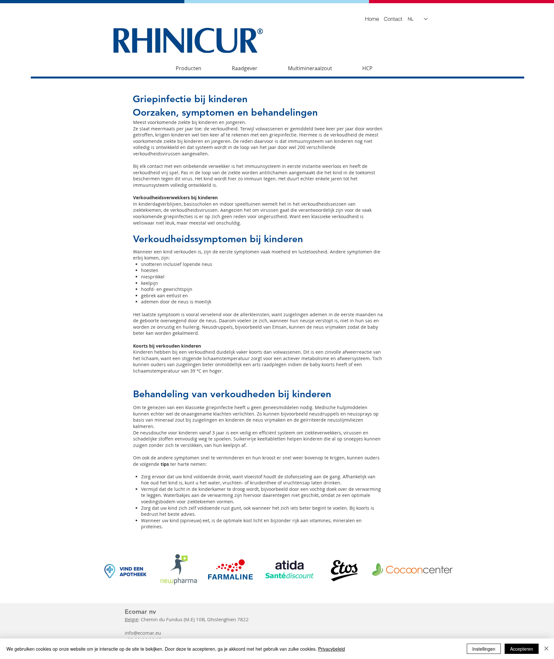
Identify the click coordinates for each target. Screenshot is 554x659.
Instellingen (483, 649)
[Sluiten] (546, 649)
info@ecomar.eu (143, 633)
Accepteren (521, 649)
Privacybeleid (331, 649)
